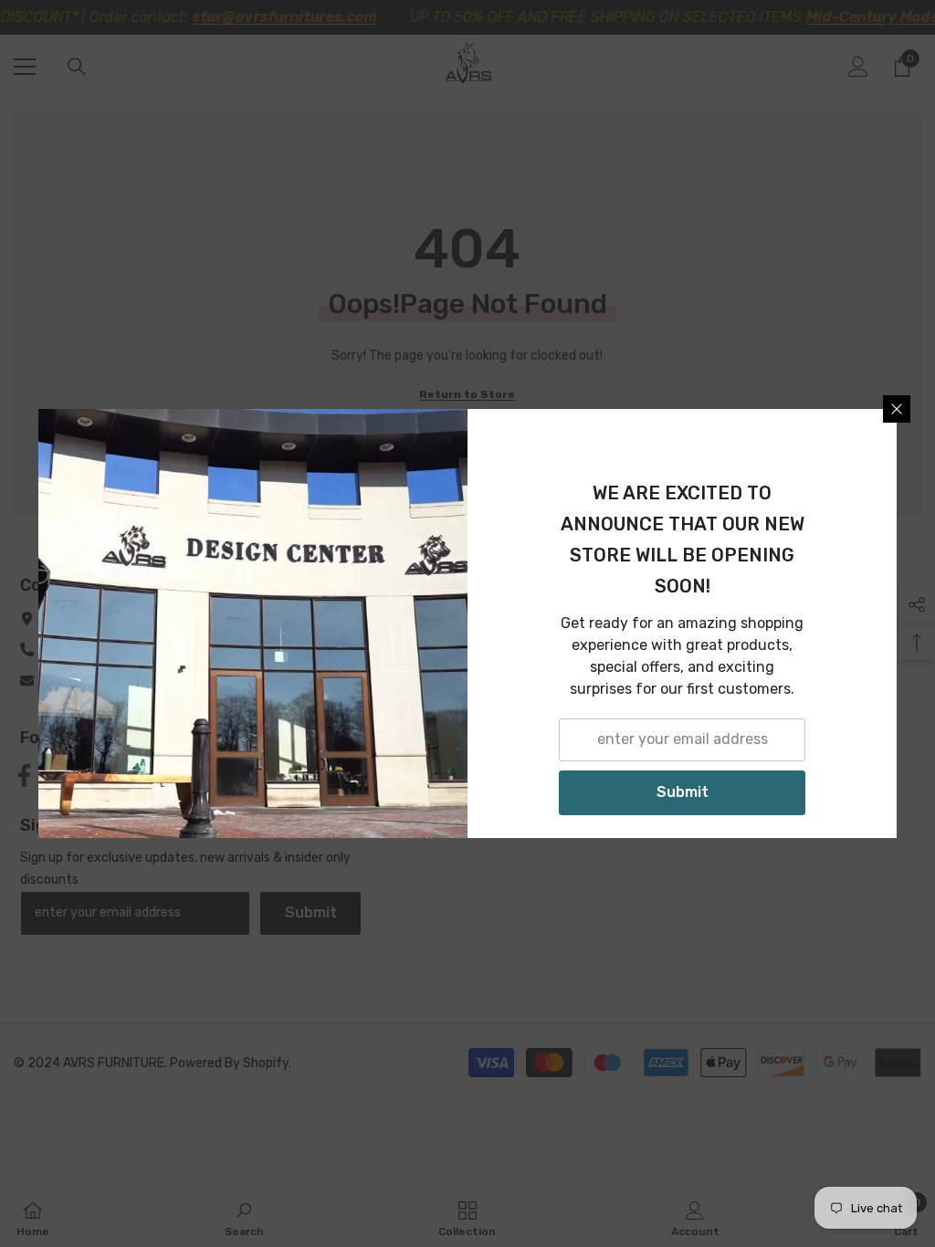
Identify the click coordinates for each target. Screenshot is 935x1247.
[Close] (896, 409)
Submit (683, 792)
